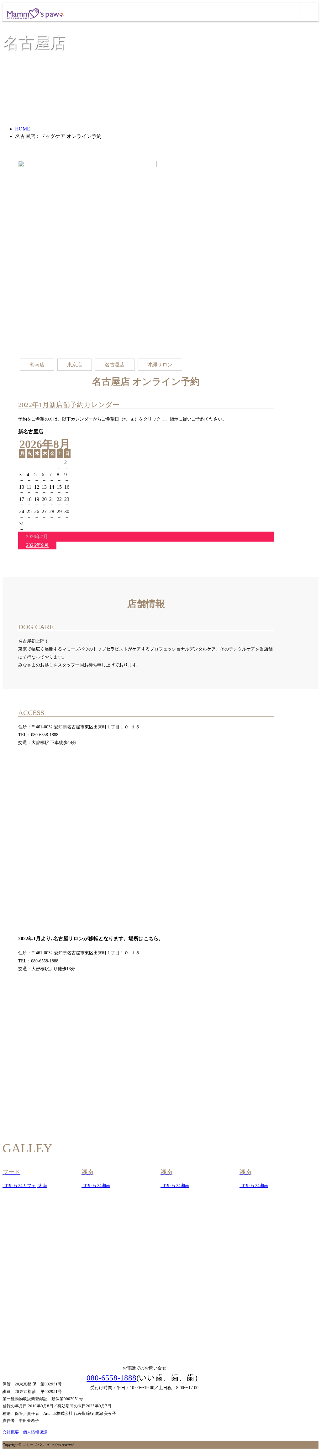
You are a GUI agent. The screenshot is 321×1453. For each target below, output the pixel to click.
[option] (42, 1178)
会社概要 (11, 1432)
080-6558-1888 (111, 1378)
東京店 (74, 364)
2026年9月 (37, 545)
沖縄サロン (159, 364)
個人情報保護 (35, 1432)
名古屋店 (115, 364)
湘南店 (37, 364)
